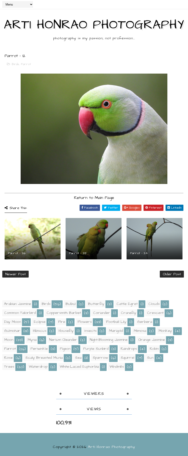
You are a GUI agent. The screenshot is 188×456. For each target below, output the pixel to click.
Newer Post (15, 274)
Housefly (66, 330)
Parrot (26, 64)
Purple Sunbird (95, 348)
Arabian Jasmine (17, 303)
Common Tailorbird (20, 312)
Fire (61, 321)
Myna (32, 339)
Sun (150, 357)
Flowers (84, 321)
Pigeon (65, 348)
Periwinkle (39, 348)
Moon (8, 339)
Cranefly (128, 312)
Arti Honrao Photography (94, 25)
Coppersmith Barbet (64, 312)
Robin (154, 348)
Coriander (101, 312)
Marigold (116, 330)
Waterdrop (38, 366)
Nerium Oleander (63, 339)
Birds (15, 64)
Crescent (155, 312)
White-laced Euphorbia (79, 366)
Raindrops (129, 348)
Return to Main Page (94, 198)
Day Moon (12, 321)
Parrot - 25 (78, 253)
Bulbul (71, 303)
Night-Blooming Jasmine (108, 339)
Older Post (172, 274)
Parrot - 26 (16, 253)
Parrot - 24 (139, 253)
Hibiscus (39, 330)
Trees (9, 366)
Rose (8, 357)
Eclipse (39, 321)
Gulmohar (12, 330)
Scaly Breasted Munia (44, 357)
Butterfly (96, 303)
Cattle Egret (127, 303)
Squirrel (127, 357)
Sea (78, 357)
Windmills (117, 366)
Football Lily (116, 321)
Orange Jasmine (151, 339)
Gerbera (144, 321)
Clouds (154, 303)
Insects (90, 330)
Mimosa (140, 330)
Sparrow (100, 357)
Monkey (165, 330)
